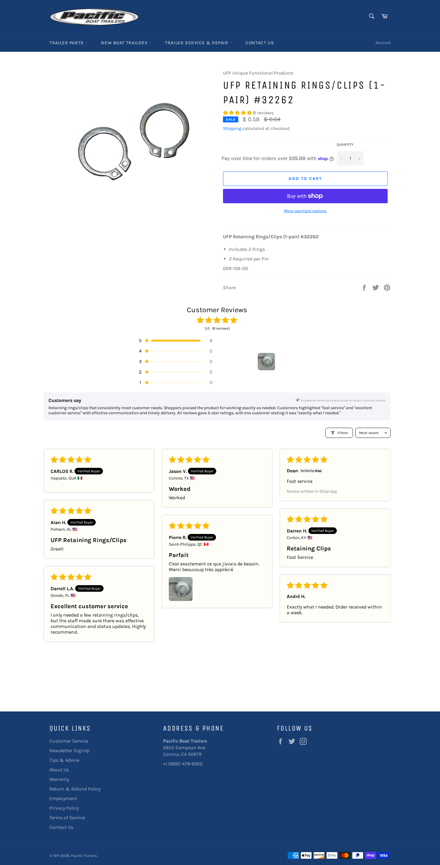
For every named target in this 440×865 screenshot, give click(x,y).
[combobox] (371, 16)
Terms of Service (67, 817)
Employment (63, 798)
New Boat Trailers (125, 42)
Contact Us (259, 42)
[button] (238, 113)
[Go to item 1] (266, 361)
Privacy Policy (64, 808)
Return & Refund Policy (75, 789)
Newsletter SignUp (69, 750)
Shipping (232, 128)
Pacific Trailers (84, 855)
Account (383, 42)
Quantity (345, 144)
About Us (59, 770)
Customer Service (68, 741)
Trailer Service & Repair (197, 42)
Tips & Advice (64, 760)
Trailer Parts (67, 42)
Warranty (59, 779)
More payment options (305, 210)
